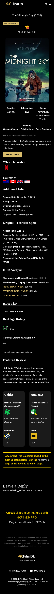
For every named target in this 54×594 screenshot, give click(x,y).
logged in (19, 490)
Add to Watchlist (10, 23)
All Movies (43, 460)
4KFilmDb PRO (27, 517)
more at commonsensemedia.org (18, 352)
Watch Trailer (12, 154)
